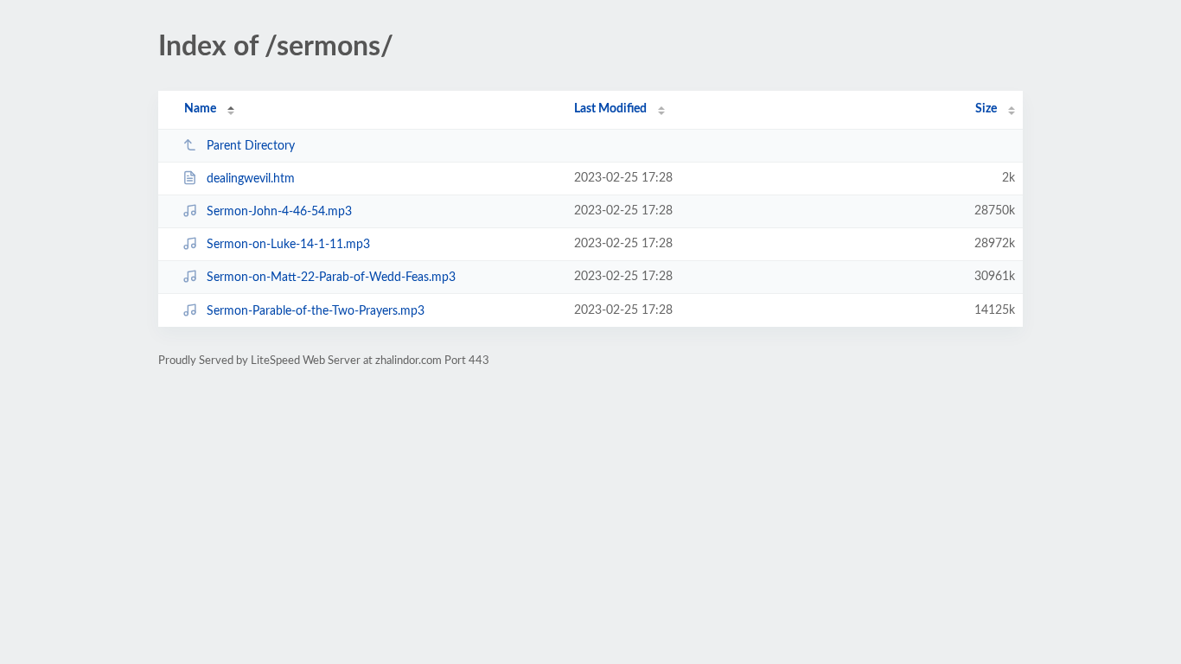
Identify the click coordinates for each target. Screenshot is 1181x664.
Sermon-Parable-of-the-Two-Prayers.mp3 (316, 311)
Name (200, 109)
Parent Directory (251, 146)
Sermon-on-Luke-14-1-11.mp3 (288, 245)
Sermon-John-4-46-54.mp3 (279, 212)
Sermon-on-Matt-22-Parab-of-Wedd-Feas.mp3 (331, 277)
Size (986, 109)
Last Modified (610, 109)
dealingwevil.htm (251, 179)
